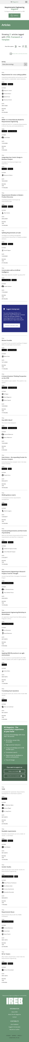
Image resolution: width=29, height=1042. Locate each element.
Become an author (14, 1029)
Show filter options (9, 46)
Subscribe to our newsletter (13, 776)
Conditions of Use (14, 1037)
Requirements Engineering (14, 9)
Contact (14, 1017)
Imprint (14, 1035)
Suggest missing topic (11, 325)
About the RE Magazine (14, 1014)
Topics (15, 15)
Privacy (20, 1035)
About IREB (14, 1012)
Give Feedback (14, 1024)
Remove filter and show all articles (19, 53)
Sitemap (8, 1035)
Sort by (3, 61)
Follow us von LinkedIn (13, 771)
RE (14, 2)
